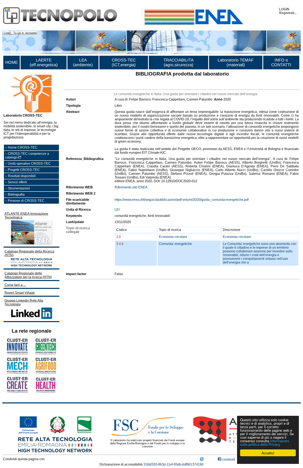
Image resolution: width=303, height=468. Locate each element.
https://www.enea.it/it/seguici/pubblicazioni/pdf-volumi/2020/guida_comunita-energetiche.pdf (182, 199)
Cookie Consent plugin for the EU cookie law (268, 460)
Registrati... (288, 13)
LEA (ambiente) (83, 62)
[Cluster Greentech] (45, 353)
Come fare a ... (15, 285)
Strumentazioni (19, 188)
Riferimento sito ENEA (131, 187)
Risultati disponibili (22, 176)
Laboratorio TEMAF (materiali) (236, 62)
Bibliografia (16, 194)
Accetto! (268, 452)
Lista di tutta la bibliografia (84, 86)
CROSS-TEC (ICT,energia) (124, 62)
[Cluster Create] (17, 391)
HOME (11, 62)
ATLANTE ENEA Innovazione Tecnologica (26, 215)
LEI (117, 209)
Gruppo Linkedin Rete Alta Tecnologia (24, 302)
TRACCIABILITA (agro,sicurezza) (178, 62)
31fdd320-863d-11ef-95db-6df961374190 (173, 464)
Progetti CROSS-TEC (24, 169)
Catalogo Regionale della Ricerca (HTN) (29, 253)
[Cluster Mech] (17, 372)
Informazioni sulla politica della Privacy (264, 442)
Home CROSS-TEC (22, 147)
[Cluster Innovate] (17, 353)
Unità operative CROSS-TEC (29, 163)
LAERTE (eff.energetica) (44, 62)
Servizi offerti (17, 182)
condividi (228, 459)
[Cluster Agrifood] (45, 372)
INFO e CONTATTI (281, 62)
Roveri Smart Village (20, 292)
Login (7, 32)
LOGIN (284, 9)
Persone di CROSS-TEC (26, 200)
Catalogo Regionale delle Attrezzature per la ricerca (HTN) (28, 275)
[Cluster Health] (45, 392)
